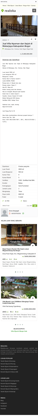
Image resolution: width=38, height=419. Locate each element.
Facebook (4, 406)
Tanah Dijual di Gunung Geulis (10, 381)
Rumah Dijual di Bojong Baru (9, 389)
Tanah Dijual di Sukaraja (8, 391)
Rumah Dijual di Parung (8, 364)
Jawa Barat (18, 5)
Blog (2, 400)
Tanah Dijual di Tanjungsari (9, 369)
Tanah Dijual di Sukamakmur (9, 366)
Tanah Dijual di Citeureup (8, 386)
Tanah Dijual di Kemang (8, 361)
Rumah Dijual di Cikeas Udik (9, 372)
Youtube (3, 408)
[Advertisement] (19, 143)
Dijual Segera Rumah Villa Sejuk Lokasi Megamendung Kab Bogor (15, 249)
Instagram (4, 403)
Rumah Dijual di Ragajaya (8, 383)
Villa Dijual (11, 5)
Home (4, 5)
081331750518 (16, 213)
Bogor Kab (26, 5)
